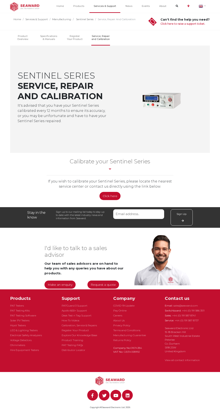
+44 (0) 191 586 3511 (193, 310)
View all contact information (182, 360)
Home (60, 6)
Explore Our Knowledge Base (79, 335)
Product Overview (22, 38)
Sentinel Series (84, 19)
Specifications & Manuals (48, 38)
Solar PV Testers (19, 320)
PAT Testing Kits (20, 310)
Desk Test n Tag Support (77, 315)
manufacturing (61, 19)
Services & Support (105, 6)
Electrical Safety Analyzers (26, 335)
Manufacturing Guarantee (129, 335)
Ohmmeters (17, 345)
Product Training (72, 340)
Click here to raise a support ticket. (182, 23)
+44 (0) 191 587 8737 (187, 320)
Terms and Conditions (126, 330)
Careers (117, 315)
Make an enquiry (60, 285)
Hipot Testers (18, 325)
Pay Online (120, 310)
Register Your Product (74, 38)
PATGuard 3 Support (74, 305)
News (128, 6)
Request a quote (103, 285)
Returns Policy (122, 340)
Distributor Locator (73, 350)
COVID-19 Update (123, 305)
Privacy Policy (121, 325)
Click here (110, 196)
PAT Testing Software (23, 315)
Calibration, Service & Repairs (79, 325)
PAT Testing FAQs (72, 345)
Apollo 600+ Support (74, 310)
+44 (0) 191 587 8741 (184, 315)
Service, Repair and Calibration (101, 38)
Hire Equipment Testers (24, 350)
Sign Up (181, 214)
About (162, 6)
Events (146, 6)
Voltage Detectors (21, 340)
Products (78, 6)
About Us (119, 320)
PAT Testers (17, 305)
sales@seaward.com (185, 305)
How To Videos (70, 320)
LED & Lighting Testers (24, 330)
